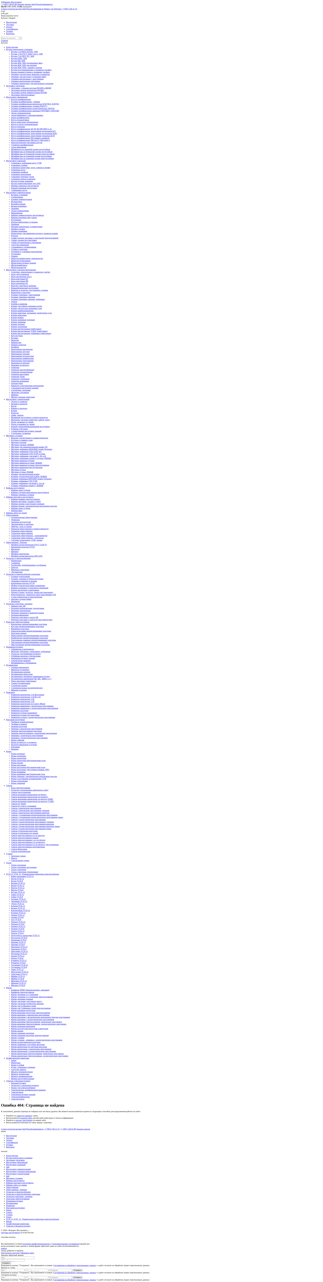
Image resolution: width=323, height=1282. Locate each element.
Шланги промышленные (21, 1076)
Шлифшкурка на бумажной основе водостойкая (31, 152)
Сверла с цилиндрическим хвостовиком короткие (32, 824)
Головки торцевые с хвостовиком (25, 295)
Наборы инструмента (15, 488)
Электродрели (17, 1092)
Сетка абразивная (18, 147)
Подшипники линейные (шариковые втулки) (30, 676)
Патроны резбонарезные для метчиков (27, 608)
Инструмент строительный (17, 399)
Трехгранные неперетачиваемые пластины (29, 642)
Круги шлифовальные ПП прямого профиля (30, 138)
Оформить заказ (27, 1253)
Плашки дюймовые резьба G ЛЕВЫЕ (27, 486)
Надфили (15, 347)
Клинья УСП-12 (18, 906)
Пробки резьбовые (19, 231)
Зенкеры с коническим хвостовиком (26, 729)
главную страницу (24, 1116)
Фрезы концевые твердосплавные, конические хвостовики (36, 1022)
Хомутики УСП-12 (19, 974)
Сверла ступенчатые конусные (24, 831)
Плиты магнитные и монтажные (25, 590)
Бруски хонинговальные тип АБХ (26, 183)
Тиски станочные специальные (24, 872)
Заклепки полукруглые (21, 522)
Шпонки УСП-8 (18, 985)
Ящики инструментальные (22, 1079)
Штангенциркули (18, 267)
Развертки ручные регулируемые (25, 715)
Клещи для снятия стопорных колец (26, 306)
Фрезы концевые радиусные (23, 1010)
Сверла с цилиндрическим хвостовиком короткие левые (35, 826)
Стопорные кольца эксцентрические (27, 688)
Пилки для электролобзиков (23, 1088)
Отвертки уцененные (20, 379)
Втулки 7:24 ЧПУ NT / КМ (22, 56)
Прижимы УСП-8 (18, 940)
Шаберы (14, 395)
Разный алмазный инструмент (24, 188)
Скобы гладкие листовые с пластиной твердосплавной (34, 238)
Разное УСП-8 (17, 958)
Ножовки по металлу (20, 365)
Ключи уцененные (19, 327)
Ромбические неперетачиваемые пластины (29, 638)
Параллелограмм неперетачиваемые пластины (31, 631)
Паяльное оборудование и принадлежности (30, 529)
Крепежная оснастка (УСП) (23, 547)
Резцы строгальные (19, 781)
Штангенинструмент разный (23, 263)
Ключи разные (17, 317)
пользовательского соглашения (65, 1244)
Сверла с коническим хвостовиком (26, 808)
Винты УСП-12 (17, 888)
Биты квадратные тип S (21, 277)
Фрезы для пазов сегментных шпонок (27, 1004)
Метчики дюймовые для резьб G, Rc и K (28, 456)
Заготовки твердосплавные (23, 95)
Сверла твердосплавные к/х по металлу (28, 835)
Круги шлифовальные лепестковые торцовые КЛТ (33, 136)
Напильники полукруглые (22, 356)
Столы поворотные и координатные (26, 597)
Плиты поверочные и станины (24, 222)
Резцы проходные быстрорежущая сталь (28, 760)
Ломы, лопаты (17, 415)
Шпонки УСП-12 (18, 983)
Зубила (14, 302)
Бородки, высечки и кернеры (23, 286)
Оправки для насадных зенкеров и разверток (30, 74)
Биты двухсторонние (20, 274)
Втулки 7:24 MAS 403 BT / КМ (24, 52)
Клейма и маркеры (19, 304)
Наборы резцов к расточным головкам (27, 504)
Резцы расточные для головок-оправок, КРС (30, 770)
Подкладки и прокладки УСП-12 (25, 935)
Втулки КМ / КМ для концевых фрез (27, 63)
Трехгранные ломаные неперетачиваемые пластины (33, 640)
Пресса (14, 858)
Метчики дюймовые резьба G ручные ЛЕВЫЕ (31, 458)
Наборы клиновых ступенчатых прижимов (29, 588)
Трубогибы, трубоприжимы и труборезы (28, 565)
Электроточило (17, 1099)
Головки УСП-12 (18, 899)
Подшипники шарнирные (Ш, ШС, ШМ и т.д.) (31, 679)
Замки (13, 1060)
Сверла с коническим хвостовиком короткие (30, 813)
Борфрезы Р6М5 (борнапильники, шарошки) (30, 990)
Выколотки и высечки (20, 292)
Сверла (9, 785)
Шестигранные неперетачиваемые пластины (30, 645)
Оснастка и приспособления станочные (23, 574)
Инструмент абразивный (17, 97)
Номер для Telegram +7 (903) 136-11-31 (60, 9)
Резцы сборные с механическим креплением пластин (34, 776)
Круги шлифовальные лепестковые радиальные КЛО (34, 133)
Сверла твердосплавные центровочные (28, 847)
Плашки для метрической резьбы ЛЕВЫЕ (29, 476)
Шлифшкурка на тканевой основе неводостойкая (32, 158)
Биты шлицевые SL (19, 283)
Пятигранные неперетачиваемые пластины (29, 635)
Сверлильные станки (20, 860)
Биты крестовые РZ (19, 279)
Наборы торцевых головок (22, 495)
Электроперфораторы (20, 1097)
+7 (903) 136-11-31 (52, 1129)
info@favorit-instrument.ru (42, 4)
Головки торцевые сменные (23, 297)
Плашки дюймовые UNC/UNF (24, 481)
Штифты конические (20, 554)
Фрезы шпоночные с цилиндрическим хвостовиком (33, 1051)
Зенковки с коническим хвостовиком (27, 735)
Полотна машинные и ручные (24, 745)
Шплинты (15, 549)
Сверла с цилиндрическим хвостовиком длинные (32, 822)
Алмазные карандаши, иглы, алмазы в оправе (30, 167)
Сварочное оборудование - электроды (27, 538)
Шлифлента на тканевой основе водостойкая (30, 149)
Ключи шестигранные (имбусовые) (26, 329)
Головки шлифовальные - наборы (25, 102)
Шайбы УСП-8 (17, 979)
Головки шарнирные (20, 667)
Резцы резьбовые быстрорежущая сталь (28, 774)
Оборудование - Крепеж (16, 542)
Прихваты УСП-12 (19, 947)
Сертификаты (12, 29)
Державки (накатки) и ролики (24, 581)
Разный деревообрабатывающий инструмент (30, 426)
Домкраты (15, 520)
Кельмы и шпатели (19, 404)
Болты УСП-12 (17, 879)
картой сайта (26, 1118)
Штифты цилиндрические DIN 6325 (26, 556)
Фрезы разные (17, 1031)
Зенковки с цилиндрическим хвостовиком (29, 738)
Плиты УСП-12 (17, 931)
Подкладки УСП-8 (19, 938)
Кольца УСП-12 (18, 908)
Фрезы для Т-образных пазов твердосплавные (31, 1008)
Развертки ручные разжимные (24, 713)
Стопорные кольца (19, 685)
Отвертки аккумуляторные (22, 370)
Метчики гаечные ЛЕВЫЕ (22, 445)
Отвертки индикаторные (22, 372)
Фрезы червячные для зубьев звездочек (28, 1044)
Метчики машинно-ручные (23, 461)
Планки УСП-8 (17, 929)
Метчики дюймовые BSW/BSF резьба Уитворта (31, 449)
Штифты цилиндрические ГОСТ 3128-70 (29, 545)
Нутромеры (16, 220)
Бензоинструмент (18, 1083)
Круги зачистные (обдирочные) (24, 122)
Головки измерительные (21, 199)
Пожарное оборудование (21, 531)
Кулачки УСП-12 (18, 913)
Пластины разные (18, 633)
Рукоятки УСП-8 (18, 963)
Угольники (16, 254)
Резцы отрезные (18, 754)
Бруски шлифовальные (21, 99)
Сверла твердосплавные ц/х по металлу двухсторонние (35, 845)
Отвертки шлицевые (20, 381)
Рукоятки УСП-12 (18, 960)
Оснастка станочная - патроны (19, 604)
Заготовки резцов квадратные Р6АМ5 (27, 90)
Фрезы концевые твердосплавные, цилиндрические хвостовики (38, 1024)
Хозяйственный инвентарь (17, 1058)
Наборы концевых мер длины (24, 217)
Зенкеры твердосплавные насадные (26, 731)
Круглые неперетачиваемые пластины (27, 626)
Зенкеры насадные (19, 726)
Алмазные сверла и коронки (23, 179)
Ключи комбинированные (22, 311)
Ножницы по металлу (20, 363)
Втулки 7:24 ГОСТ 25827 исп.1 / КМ (27, 54)
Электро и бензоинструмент (18, 1081)
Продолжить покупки (10, 1253)
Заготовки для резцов (15, 86)
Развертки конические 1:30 (22, 699)
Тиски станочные (18, 870)
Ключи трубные (18, 324)
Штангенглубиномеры (21, 261)
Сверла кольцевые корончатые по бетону (29, 795)
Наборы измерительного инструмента (27, 215)
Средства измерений (20, 245)
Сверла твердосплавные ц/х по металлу (28, 842)
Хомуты (14, 567)
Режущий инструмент (15, 720)
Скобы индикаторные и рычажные (26, 242)
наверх (4, 1248)
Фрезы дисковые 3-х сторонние (24, 994)
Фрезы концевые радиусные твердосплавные (30, 1013)
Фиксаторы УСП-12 (19, 972)
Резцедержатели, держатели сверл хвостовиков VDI (33, 595)
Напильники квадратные (22, 349)
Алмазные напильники (21, 174)
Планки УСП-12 (18, 926)
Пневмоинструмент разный (23, 658)
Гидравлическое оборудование (24, 517)
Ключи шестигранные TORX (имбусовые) (29, 331)
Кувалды (15, 413)
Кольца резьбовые (19, 206)
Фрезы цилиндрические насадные (26, 1042)
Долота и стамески (19, 401)
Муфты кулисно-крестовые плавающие (28, 586)
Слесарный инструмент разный (24, 388)
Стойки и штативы (19, 249)
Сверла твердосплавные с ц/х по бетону (28, 840)
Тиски (8, 863)
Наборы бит (16, 342)
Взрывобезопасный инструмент (25, 288)
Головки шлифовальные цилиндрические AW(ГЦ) (33, 108)
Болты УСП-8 (17, 881)
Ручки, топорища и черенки (23, 1067)
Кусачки (14, 338)
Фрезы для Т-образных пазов (23, 1006)
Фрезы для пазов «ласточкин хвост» (26, 1001)
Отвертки (15, 367)
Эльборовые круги (19, 190)
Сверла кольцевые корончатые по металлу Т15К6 (32, 801)
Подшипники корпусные (22, 674)
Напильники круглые (20, 352)
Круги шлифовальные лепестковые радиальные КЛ (33, 131)
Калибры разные (18, 204)
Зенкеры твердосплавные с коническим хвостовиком (34, 733)
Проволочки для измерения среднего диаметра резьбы (34, 233)
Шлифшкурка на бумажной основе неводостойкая (32, 154)
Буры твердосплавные (20, 788)
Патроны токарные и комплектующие (27, 613)
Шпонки (15, 551)
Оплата (9, 27)
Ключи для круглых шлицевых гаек (26, 308)
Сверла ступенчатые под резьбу (24, 833)
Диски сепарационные (21, 113)
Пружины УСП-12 (19, 954)
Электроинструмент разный (23, 1094)
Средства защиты (18, 1069)
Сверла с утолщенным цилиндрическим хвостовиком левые (37, 817)
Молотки (15, 340)
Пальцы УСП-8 (17, 924)
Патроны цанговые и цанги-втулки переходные (31, 620)
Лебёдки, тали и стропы (21, 526)
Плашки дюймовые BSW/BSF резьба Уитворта (31, 479)
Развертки (10, 692)
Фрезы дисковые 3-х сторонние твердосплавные (32, 997)
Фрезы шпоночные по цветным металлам (29, 1047)
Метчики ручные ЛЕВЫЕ (22, 472)
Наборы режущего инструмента (20, 497)
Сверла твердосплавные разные (24, 838)
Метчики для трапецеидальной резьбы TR (29, 447)
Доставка (10, 24)
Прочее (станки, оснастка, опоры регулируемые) (32, 592)
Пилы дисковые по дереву (22, 422)
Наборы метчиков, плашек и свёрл (26, 501)
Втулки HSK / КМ (19, 58)
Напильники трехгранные (22, 361)
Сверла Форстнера (19, 849)
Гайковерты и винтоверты (22, 649)
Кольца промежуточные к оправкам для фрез (30, 72)
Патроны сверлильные (21, 611)
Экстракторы (16, 572)
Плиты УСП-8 (17, 933)
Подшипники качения (20, 672)
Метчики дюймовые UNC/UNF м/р (26, 451)
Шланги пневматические (22, 1072)
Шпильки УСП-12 (19, 981)
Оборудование (12, 515)
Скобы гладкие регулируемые (24, 240)
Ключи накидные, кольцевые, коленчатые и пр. (31, 313)
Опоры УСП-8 (17, 917)
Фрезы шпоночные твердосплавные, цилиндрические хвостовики (39, 1056)
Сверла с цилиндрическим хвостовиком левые (31, 829)
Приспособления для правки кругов (26, 142)
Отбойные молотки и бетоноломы (26, 656)
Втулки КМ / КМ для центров (24, 65)
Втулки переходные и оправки (19, 49)
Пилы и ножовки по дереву (23, 424)
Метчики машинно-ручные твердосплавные (30, 465)
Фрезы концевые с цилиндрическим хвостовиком (32, 1019)
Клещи (14, 411)
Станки (9, 854)
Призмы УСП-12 (18, 942)
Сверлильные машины (21, 660)
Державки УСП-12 (19, 901)
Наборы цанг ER (18, 606)
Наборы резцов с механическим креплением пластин (34, 506)
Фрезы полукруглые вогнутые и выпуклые (29, 1029)
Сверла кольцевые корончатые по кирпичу (29, 797)
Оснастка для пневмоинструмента (26, 654)
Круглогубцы (17, 336)
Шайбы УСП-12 (18, 976)
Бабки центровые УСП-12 (22, 876)
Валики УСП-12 (18, 883)
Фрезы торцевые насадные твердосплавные (30, 1035)
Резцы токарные (18, 783)
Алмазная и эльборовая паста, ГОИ (26, 163)
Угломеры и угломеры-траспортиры (26, 252)
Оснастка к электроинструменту (25, 1085)
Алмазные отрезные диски (22, 177)
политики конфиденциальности (36, 1244)
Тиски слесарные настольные (24, 867)
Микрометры (16, 213)
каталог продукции (24, 1120)
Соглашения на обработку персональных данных (74, 1265)
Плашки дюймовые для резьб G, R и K (27, 483)
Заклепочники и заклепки (22, 524)
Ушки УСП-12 (17, 969)
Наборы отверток (18, 345)
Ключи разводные (19, 315)
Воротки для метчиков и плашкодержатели (29, 438)
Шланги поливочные (20, 1074)
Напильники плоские (20, 354)
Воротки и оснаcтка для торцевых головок (29, 290)
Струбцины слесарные (21, 390)
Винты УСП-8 (17, 890)
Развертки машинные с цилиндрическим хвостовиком (34, 708)
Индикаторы (16, 202)
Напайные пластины (20, 629)
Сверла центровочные (20, 851)
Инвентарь (15, 1063)
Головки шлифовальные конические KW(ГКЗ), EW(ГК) (35, 104)
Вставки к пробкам (19, 195)
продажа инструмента (10, 1233)
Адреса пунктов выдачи (11, 9)
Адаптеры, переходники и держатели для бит (30, 272)
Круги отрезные (18, 127)
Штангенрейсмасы (19, 265)
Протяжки (15, 747)
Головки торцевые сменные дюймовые (28, 299)
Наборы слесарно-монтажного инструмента (30, 492)
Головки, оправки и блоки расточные (27, 579)
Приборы (15, 224)
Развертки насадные (20, 710)
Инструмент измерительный (18, 192)
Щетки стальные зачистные (23, 397)
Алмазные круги (18, 170)
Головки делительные (20, 576)
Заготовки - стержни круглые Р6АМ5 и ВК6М (31, 88)
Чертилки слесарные (20, 392)
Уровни (14, 256)
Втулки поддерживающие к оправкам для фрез (31, 70)
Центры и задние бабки (21, 599)
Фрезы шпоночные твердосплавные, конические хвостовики (37, 1054)
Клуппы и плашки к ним (22, 440)
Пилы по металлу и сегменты (24, 742)
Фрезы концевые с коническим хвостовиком (30, 1015)
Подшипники (12, 665)
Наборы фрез (16, 511)
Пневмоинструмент (14, 647)
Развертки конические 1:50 (22, 701)
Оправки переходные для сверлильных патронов (32, 83)
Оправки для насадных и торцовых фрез (28, 77)
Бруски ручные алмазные (22, 181)
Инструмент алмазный (16, 161)
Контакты (10, 34)
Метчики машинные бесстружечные (27, 467)
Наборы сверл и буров (20, 490)
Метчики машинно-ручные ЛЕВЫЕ (26, 463)
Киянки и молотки (19, 408)
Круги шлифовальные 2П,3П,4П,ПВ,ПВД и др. (31, 129)
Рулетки (14, 236)
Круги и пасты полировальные (24, 124)
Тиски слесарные (18, 865)
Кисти (14, 406)
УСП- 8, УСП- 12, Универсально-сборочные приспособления (32, 874)
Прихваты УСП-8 (18, 949)
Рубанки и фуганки (19, 429)
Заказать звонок (24, 4)
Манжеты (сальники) (20, 670)
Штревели (15, 601)
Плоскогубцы (17, 383)
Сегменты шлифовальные (22, 145)
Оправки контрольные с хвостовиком (27, 79)
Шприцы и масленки (20, 570)
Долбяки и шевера (19, 724)
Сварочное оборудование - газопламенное (29, 536)
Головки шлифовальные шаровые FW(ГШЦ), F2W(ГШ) (35, 111)
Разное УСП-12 (17, 956)
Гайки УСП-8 (17, 897)
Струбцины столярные (21, 433)
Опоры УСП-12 (18, 915)
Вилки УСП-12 (17, 885)
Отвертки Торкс (18, 376)
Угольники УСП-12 (19, 965)
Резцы (8, 751)
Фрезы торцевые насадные (22, 1033)
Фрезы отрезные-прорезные (23, 1026)
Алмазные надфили (19, 172)
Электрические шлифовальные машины (28, 1090)
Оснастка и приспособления (18, 558)
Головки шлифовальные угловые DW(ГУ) (29, 106)
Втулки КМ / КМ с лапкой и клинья (26, 68)
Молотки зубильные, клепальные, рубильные (30, 651)
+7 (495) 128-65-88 (9, 4)
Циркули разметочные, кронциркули (27, 258)
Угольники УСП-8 (19, 967)
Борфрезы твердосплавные (22, 992)
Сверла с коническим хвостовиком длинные (30, 810)
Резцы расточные (18, 765)
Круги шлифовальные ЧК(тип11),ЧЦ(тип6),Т (30, 140)
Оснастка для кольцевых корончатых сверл (29, 790)
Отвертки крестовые (20, 374)
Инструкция (11, 22)
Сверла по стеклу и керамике (23, 806)
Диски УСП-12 (17, 904)
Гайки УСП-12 (17, 894)
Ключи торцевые (18, 322)
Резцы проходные (18, 758)
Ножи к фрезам (17, 740)
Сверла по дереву (18, 804)
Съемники (15, 563)
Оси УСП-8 (16, 919)
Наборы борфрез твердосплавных (25, 499)
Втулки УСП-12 (18, 892)
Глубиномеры (17, 197)
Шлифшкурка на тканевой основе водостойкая (31, 156)
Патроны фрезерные (20, 615)
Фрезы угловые (17, 1038)
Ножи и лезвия (17, 1065)
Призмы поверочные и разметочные (26, 227)
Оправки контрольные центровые (25, 81)
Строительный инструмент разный (26, 431)
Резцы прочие (17, 763)
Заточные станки (18, 856)
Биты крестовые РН (19, 281)
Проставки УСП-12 (19, 951)
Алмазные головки (19, 165)
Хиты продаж (12, 47)
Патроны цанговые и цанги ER (24, 617)
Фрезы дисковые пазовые (22, 999)
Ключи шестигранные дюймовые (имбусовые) (31, 333)
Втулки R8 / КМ (18, 61)
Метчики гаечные (18, 442)
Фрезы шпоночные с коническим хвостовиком (31, 1049)
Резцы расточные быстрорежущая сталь (28, 767)
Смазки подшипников (20, 683)
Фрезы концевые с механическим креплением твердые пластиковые (40, 1017)
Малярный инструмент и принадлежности (29, 417)
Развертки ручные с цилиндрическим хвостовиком (33, 717)
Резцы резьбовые (18, 772)
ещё (7, 1167)
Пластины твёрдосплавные (18, 622)
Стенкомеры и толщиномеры (23, 247)
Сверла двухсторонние (21, 792)
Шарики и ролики (19, 690)
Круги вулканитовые (20, 120)
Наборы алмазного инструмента (25, 186)
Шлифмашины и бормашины (23, 663)
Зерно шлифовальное (20, 117)
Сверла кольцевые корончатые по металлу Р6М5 (32, 799)
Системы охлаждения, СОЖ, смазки (26, 540)
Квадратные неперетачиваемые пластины (29, 624)
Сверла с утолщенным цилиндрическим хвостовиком (34, 815)
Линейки (15, 208)
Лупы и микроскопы (20, 211)
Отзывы (9, 31)
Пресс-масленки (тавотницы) (23, 681)
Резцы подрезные (18, 756)
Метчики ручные (18, 470)
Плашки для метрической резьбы (25, 474)
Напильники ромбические (22, 358)
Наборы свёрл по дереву (16, 513)
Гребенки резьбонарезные (22, 722)
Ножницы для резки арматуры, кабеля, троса (30, 420)
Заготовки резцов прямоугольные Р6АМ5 (29, 93)
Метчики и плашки (14, 436)
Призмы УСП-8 (18, 944)
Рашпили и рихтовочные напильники (27, 386)
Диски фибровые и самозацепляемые (27, 115)
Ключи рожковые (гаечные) (23, 320)
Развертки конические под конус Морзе (28, 704)
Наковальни (16, 561)
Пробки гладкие (18, 229)
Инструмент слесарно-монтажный (21, 270)
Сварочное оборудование (22, 533)
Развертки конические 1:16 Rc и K (26, 697)
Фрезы (9, 988)
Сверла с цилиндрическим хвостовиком (28, 820)
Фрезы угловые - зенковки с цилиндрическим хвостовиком (36, 1040)
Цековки (15, 749)
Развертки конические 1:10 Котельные (27, 695)
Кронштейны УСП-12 (20, 910)
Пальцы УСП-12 (18, 922)
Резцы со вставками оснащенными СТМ (28, 779)
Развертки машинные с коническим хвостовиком (32, 706)
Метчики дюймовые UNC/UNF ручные (28, 454)
